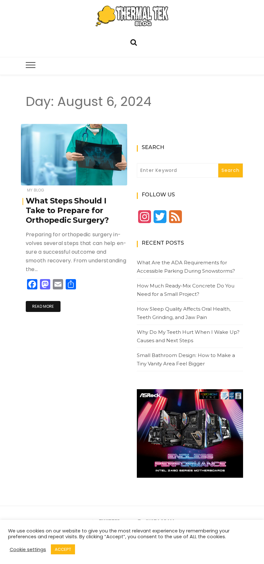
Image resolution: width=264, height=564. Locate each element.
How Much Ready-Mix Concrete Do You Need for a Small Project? (185, 290)
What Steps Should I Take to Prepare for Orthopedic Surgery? (67, 210)
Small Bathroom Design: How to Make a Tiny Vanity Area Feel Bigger (186, 359)
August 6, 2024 (104, 176)
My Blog (35, 190)
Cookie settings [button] (28, 549)
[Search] (133, 42)
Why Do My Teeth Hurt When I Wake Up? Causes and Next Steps (188, 336)
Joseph (47, 176)
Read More (43, 306)
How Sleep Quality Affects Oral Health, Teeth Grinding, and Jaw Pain (184, 313)
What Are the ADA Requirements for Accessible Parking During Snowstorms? (186, 266)
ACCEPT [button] (63, 549)
